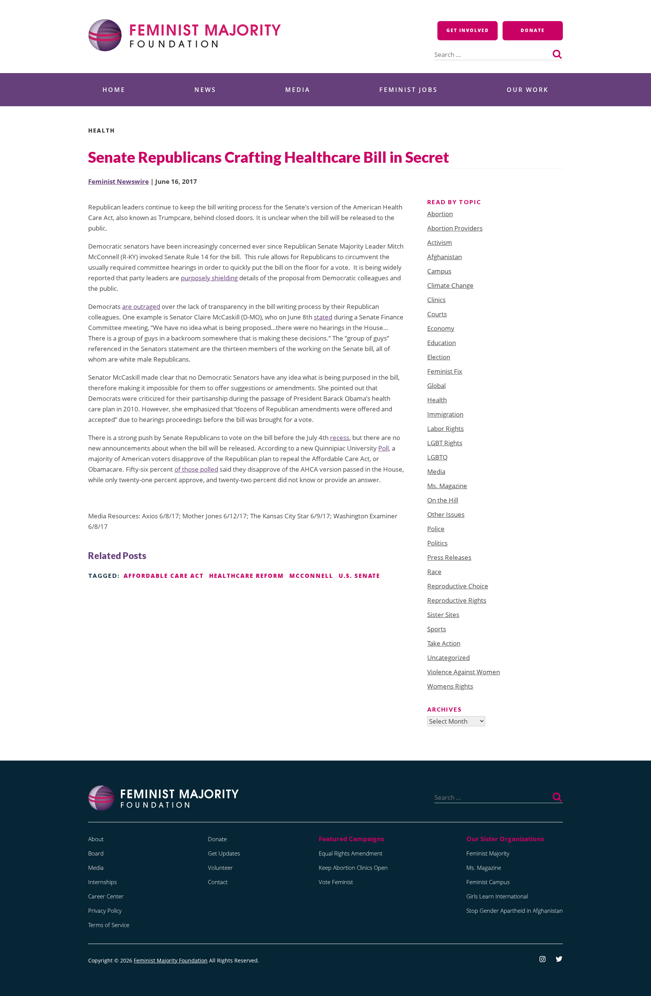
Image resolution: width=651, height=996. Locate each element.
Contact (218, 882)
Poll (383, 448)
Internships (102, 882)
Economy (440, 328)
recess (339, 437)
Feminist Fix (444, 371)
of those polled (196, 469)
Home (113, 90)
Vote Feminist (336, 882)
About (96, 839)
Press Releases (449, 557)
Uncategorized (448, 657)
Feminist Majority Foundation (171, 960)
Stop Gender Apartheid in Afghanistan (514, 910)
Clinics (436, 299)
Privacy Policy (105, 910)
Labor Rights (445, 428)
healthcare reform (246, 575)
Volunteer (220, 867)
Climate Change (450, 285)
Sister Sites (443, 614)
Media (297, 90)
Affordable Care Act (164, 575)
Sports (436, 629)
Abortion (440, 213)
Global (436, 385)
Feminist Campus (488, 882)
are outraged (141, 306)
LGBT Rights (444, 442)
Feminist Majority (487, 853)
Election (438, 357)
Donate (533, 30)
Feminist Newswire (118, 181)
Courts (437, 314)
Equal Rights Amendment (350, 853)
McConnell (311, 575)
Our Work (528, 90)
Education (441, 342)
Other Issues (446, 514)
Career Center (106, 896)
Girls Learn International (497, 896)
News (205, 90)
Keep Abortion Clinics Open (353, 867)
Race (434, 571)
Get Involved (467, 30)
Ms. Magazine (447, 485)
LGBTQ (437, 457)
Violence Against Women (463, 672)
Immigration (445, 414)
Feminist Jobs (408, 90)
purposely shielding (209, 277)
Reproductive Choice (457, 586)
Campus (439, 271)
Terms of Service (108, 925)
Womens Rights (450, 686)
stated (323, 317)
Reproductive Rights (456, 600)
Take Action (443, 643)
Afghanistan (444, 256)
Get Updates (224, 853)
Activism (439, 242)
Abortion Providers (455, 228)
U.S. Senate (359, 575)
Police (436, 528)
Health (101, 130)
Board (96, 853)
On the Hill (442, 500)
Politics (437, 543)
